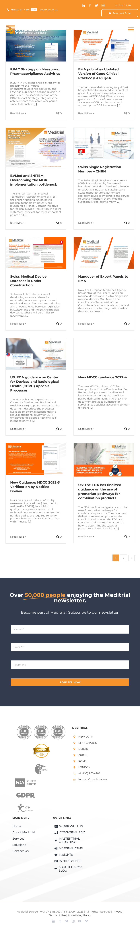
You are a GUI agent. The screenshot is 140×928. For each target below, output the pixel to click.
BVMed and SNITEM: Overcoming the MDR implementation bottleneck (30, 148)
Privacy (117, 911)
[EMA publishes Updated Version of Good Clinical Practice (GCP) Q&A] (104, 45)
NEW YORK (85, 736)
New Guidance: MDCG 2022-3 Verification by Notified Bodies (30, 459)
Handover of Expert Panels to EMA (98, 253)
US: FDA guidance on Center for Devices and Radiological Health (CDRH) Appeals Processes (30, 354)
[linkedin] (83, 5)
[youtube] (79, 921)
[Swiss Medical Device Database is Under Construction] (36, 253)
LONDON (84, 767)
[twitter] (96, 5)
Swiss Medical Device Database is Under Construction (30, 253)
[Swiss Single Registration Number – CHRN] (104, 143)
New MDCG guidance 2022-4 (98, 354)
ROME (82, 761)
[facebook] (89, 5)
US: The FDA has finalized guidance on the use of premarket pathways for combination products (98, 460)
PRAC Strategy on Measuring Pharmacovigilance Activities (30, 46)
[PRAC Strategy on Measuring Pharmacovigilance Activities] (36, 45)
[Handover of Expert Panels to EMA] (104, 253)
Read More (17, 113)
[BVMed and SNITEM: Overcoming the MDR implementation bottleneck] (36, 148)
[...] (35, 104)
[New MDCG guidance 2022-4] (104, 353)
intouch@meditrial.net (92, 779)
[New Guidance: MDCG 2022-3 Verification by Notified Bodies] (36, 459)
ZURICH (83, 755)
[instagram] (103, 5)
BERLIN (83, 748)
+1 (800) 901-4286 (89, 773)
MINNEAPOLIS (87, 742)
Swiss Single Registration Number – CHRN (98, 143)
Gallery (41, 46)
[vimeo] (86, 921)
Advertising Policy (79, 915)
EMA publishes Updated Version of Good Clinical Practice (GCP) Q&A (98, 46)
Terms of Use (57, 915)
